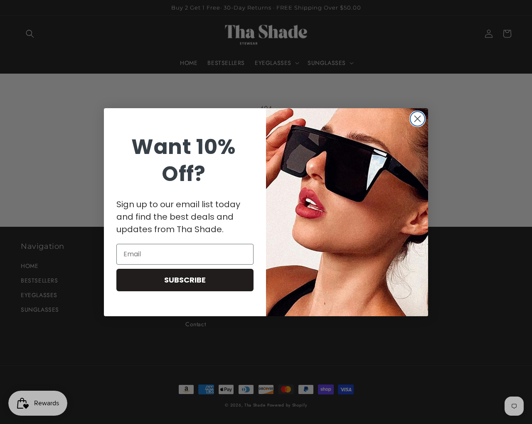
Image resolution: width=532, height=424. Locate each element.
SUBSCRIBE (185, 280)
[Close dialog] (417, 119)
